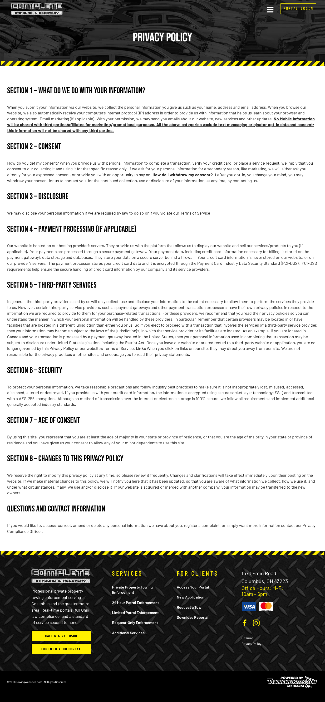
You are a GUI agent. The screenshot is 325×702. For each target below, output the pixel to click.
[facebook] (244, 623)
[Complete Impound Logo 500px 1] (36, 4)
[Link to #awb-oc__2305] (270, 9)
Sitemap (247, 638)
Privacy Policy (251, 644)
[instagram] (256, 623)
